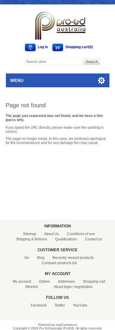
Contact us (93, 239)
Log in (43, 47)
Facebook (39, 305)
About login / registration (73, 287)
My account (22, 281)
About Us (51, 234)
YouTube (80, 305)
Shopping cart (94, 281)
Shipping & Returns (31, 239)
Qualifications (66, 239)
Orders (44, 281)
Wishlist (31, 287)
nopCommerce (66, 324)
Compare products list (59, 263)
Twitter (60, 305)
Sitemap (29, 234)
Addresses (66, 281)
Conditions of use (81, 234)
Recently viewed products (73, 258)
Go (26, 258)
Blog (41, 258)
